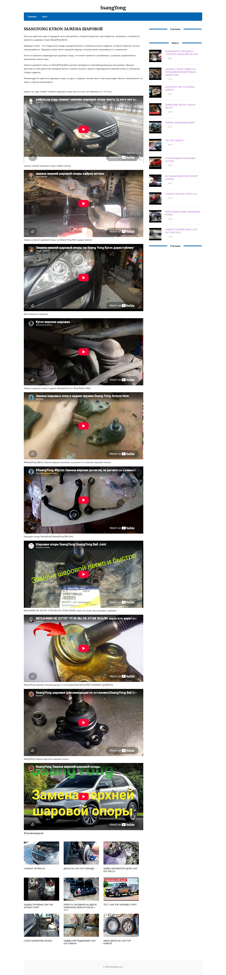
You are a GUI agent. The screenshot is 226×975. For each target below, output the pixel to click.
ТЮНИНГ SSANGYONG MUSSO (180, 122)
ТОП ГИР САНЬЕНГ (174, 140)
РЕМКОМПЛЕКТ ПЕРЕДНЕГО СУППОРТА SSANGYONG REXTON (181, 53)
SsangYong (113, 8)
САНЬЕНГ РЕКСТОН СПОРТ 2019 (181, 193)
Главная (32, 16)
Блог (45, 16)
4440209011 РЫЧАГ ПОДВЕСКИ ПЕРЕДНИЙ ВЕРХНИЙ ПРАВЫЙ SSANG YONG (180, 72)
